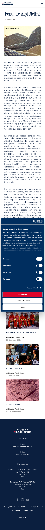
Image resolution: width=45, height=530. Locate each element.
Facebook (17, 499)
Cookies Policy (28, 510)
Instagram (22, 499)
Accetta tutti (22, 294)
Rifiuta (22, 307)
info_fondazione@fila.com (22, 446)
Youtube (27, 499)
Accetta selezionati (22, 301)
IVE (25, 517)
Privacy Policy (16, 510)
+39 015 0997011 (22, 454)
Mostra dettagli (32, 288)
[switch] (39, 265)
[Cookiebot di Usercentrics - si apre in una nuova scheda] (32, 221)
